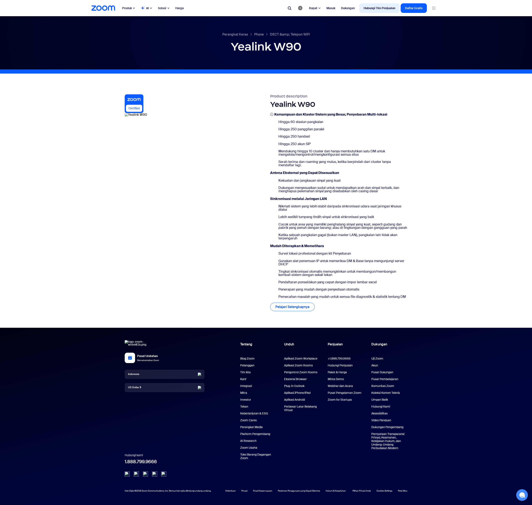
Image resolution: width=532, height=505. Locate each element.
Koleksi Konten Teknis (385, 393)
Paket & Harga (337, 372)
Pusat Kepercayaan (262, 490)
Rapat (313, 8)
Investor (245, 400)
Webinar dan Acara (340, 386)
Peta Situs (402, 490)
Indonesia (133, 374)
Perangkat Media (251, 427)
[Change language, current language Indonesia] (300, 8)
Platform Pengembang (255, 434)
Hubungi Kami (380, 406)
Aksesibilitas (379, 413)
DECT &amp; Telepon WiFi (290, 34)
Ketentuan (230, 490)
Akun (374, 365)
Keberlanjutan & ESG (254, 413)
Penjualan (335, 344)
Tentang (246, 344)
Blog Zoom (247, 358)
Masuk (330, 8)
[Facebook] (154, 474)
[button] (522, 495)
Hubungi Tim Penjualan (379, 8)
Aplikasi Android (294, 400)
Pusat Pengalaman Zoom (344, 393)
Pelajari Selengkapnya (292, 307)
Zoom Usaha (248, 448)
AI (147, 8)
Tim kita (245, 372)
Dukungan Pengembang (387, 427)
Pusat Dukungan (382, 372)
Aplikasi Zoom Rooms (298, 365)
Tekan (244, 406)
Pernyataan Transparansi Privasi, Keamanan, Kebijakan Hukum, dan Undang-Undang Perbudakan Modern (387, 441)
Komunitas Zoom (382, 386)
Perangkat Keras (235, 34)
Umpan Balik (379, 400)
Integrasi (246, 386)
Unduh (289, 344)
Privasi (244, 490)
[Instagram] (163, 474)
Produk (127, 8)
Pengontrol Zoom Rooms (300, 372)
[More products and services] (433, 8)
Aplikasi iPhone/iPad (297, 393)
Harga (179, 8)
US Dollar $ (134, 387)
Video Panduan (381, 420)
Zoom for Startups (340, 400)
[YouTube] (145, 474)
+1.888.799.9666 (339, 358)
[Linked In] (127, 474)
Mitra (243, 393)
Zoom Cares (248, 420)
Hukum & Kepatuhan (336, 490)
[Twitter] (136, 474)
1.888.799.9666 (141, 462)
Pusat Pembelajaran (384, 379)
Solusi (162, 8)
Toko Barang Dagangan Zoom (255, 456)
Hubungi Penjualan (340, 365)
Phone (259, 34)
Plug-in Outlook (294, 386)
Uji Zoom (377, 358)
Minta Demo (336, 379)
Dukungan (348, 8)
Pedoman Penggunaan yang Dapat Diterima (299, 490)
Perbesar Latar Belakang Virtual (300, 408)
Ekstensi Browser (295, 379)
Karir (243, 379)
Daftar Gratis (413, 8)
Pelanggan (247, 365)
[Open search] (289, 8)
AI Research (248, 441)
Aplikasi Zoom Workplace (300, 358)
